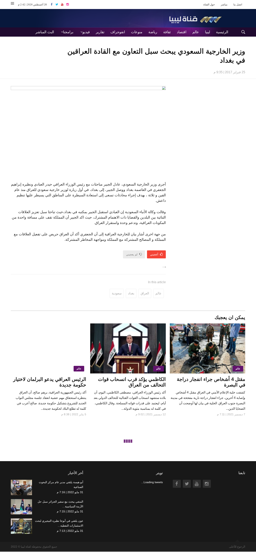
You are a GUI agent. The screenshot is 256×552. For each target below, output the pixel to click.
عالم (195, 32)
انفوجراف (117, 32)
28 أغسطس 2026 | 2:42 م (32, 4)
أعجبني (154, 254)
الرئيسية (222, 32)
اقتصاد (181, 32)
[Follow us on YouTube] (63, 4)
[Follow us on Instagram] (67, 4)
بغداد (131, 293)
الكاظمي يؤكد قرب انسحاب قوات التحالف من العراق (132, 381)
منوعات (136, 32)
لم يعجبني (132, 254)
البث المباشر (44, 32)
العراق (145, 293)
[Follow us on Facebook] (53, 4)
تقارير (100, 32)
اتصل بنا (237, 4)
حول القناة (209, 4)
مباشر (224, 4)
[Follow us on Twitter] (58, 4)
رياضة (152, 32)
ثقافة (167, 32)
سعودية (117, 293)
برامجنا (68, 32)
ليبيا (207, 32)
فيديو (86, 32)
